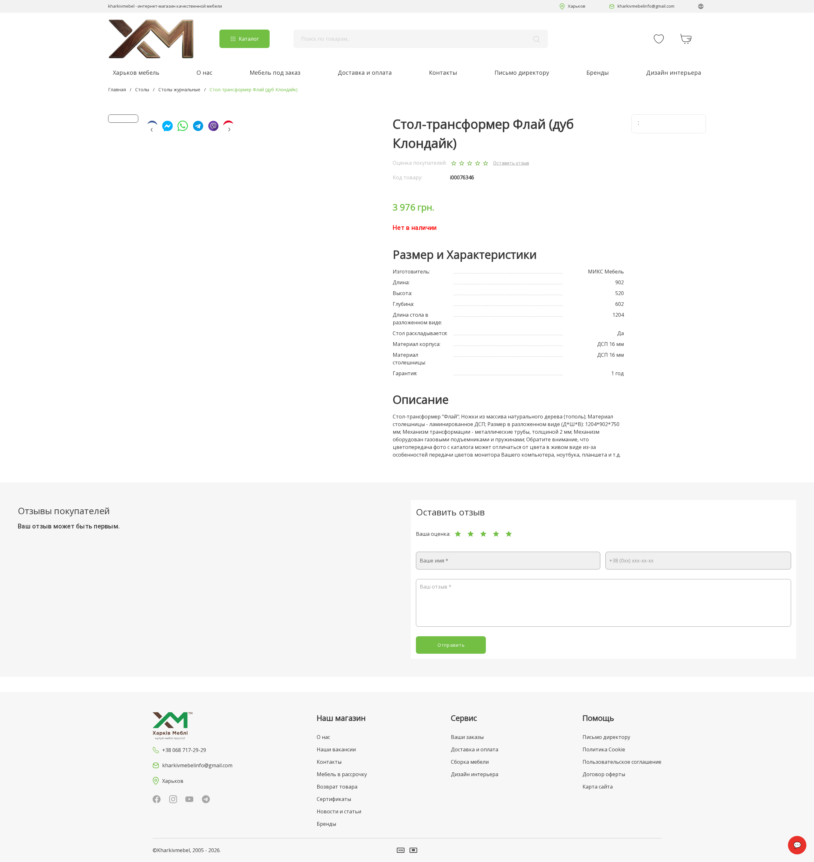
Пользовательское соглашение (622, 761)
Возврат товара (337, 786)
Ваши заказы (467, 737)
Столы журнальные (179, 89)
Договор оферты (604, 774)
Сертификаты (334, 799)
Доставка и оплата (365, 72)
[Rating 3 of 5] (483, 534)
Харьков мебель (136, 72)
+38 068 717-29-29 (184, 750)
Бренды (597, 72)
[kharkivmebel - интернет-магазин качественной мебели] (151, 39)
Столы (142, 89)
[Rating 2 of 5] (470, 534)
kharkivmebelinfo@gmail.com (645, 6)
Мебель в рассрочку (342, 774)
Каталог (249, 38)
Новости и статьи (339, 811)
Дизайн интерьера (673, 72)
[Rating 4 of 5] (496, 534)
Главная (117, 89)
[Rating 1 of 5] (458, 534)
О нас (204, 72)
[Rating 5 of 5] (508, 534)
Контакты (443, 72)
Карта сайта (598, 786)
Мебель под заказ (275, 72)
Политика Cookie (604, 749)
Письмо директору (521, 72)
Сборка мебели (470, 761)
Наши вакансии (336, 749)
